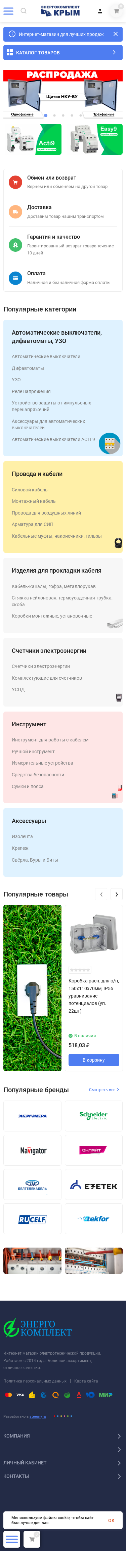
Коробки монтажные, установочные (52, 616)
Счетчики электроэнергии (49, 650)
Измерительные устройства (42, 763)
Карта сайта (86, 1381)
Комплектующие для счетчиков (47, 678)
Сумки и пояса (28, 786)
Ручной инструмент (33, 751)
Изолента (22, 836)
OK (111, 1520)
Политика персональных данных (35, 1381)
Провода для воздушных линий (46, 513)
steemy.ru (38, 1416)
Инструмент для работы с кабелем (50, 739)
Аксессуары (29, 820)
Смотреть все (102, 1090)
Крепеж (20, 848)
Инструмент (29, 724)
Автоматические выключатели (46, 356)
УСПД (18, 689)
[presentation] (101, 894)
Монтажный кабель (34, 501)
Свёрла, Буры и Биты (35, 860)
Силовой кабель (30, 489)
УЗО (16, 379)
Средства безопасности (38, 774)
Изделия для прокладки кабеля (56, 570)
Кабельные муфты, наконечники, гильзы (57, 536)
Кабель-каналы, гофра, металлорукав (54, 586)
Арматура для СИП (32, 524)
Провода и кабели (37, 473)
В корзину (94, 1060)
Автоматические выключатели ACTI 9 (53, 439)
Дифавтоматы (28, 368)
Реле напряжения (31, 391)
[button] (45, 115)
